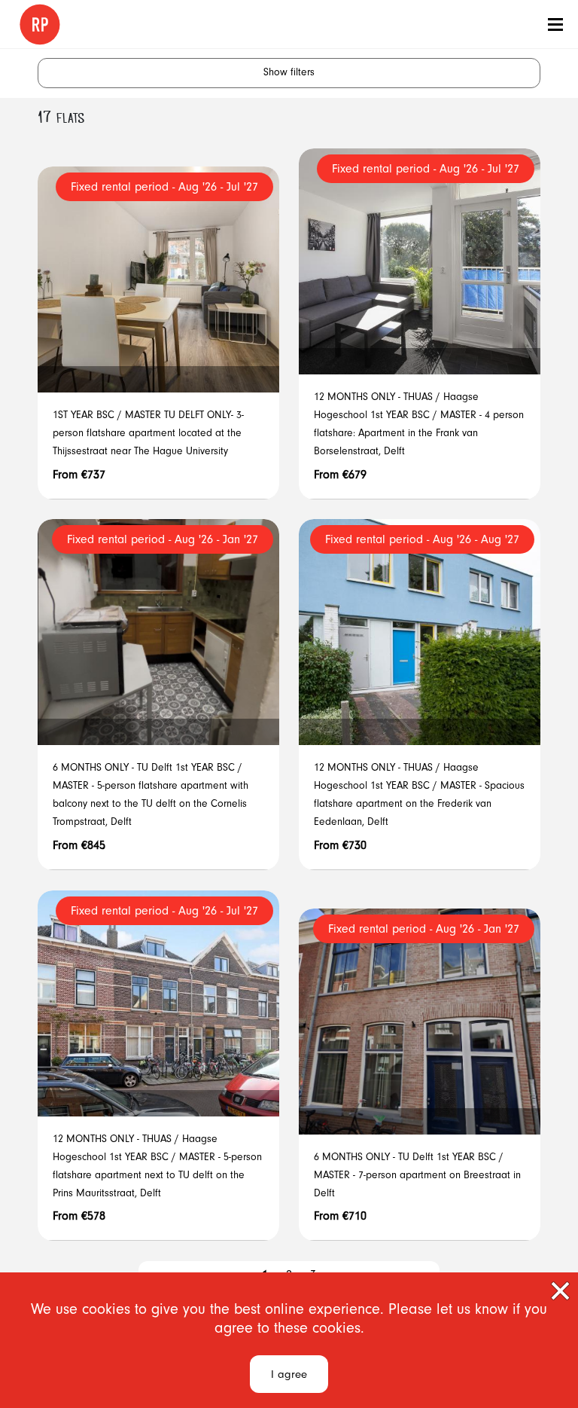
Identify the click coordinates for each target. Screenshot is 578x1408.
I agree (289, 1376)
